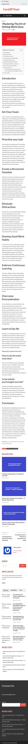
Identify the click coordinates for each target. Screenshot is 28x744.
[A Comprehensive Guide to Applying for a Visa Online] (7, 594)
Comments (14, 590)
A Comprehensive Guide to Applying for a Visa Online (19, 596)
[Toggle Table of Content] (20, 50)
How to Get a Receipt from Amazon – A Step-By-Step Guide (13, 499)
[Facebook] (21, 4)
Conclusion (7, 72)
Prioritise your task (8, 56)
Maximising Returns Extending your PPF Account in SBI (18, 618)
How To (4, 21)
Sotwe (4, 583)
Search (4, 702)
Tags (20, 590)
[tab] (5, 590)
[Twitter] (23, 4)
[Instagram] (25, 4)
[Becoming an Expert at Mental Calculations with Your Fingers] (7, 636)
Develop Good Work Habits (10, 62)
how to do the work (12, 448)
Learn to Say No (8, 67)
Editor (13, 29)
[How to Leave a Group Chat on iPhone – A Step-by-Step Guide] (14, 520)
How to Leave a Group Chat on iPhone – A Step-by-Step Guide (13, 523)
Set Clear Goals (7, 54)
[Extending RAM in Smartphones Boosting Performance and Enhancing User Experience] (7, 604)
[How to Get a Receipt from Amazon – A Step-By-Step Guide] (14, 496)
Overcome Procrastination (10, 65)
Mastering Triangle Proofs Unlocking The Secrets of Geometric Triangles (19, 628)
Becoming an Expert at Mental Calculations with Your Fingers (19, 638)
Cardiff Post (11, 9)
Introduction (7, 52)
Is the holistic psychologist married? (14, 71)
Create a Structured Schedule (11, 58)
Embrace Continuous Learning (11, 63)
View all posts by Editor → (17, 551)
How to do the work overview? (13, 69)
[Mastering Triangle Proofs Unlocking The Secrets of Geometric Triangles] (7, 626)
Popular (5, 590)
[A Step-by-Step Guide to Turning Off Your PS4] (14, 472)
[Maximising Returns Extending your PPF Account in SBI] (7, 616)
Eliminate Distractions (9, 60)
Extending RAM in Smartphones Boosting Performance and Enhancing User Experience (19, 607)
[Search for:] (14, 565)
